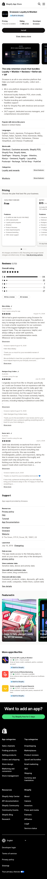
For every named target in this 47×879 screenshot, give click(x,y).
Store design (7, 764)
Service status (30, 828)
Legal (26, 824)
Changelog (19, 546)
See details (7, 586)
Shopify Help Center (10, 796)
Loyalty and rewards (11, 170)
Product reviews (31, 755)
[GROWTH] (24, 249)
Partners (28, 815)
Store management (10, 776)
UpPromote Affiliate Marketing (21, 672)
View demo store (23, 36)
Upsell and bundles (32, 759)
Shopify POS (35, 149)
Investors (28, 805)
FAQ (3, 515)
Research (6, 819)
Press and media (31, 810)
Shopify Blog (7, 815)
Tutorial (5, 519)
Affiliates (28, 819)
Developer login (9, 847)
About (27, 796)
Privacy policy (8, 512)
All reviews (24, 297)
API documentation (10, 801)
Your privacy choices (11, 872)
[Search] (39, 4)
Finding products (9, 750)
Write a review (9, 297)
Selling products (9, 755)
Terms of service (9, 853)
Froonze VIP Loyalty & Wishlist (21, 658)
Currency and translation (30, 779)
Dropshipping (30, 746)
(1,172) (26, 24)
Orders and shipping (10, 759)
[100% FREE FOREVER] (21, 249)
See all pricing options (34, 255)
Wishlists (6, 178)
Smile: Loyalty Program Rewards (22, 686)
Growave (36, 24)
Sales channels (8, 746)
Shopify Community (10, 805)
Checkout (6, 149)
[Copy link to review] (11, 306)
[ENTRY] (22, 249)
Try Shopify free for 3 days (23, 717)
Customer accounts (20, 149)
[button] (23, 663)
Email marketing (31, 764)
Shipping (28, 773)
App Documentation (10, 522)
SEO (26, 769)
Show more (6, 341)
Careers (27, 801)
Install (23, 30)
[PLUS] (25, 249)
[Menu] (43, 4)
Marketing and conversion (8, 770)
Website (5, 534)
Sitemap (5, 866)
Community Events (10, 810)
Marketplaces (30, 750)
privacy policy (8, 559)
